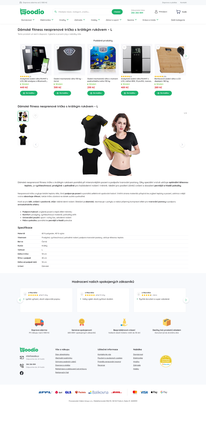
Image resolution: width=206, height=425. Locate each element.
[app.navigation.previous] (20, 56)
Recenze (101, 365)
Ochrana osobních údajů (65, 361)
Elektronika (45, 20)
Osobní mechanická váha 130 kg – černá (68, 80)
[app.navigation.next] (186, 56)
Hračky (62, 20)
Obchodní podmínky (63, 358)
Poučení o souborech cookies (110, 358)
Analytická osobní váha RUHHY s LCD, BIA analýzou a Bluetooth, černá (34, 80)
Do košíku (30, 93)
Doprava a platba (169, 2)
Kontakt (183, 2)
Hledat (117, 12)
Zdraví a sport (112, 20)
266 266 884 (137, 12)
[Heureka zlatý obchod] (166, 361)
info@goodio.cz (32, 356)
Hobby (94, 20)
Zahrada (78, 20)
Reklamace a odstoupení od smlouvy (71, 369)
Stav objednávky (62, 354)
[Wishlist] (23, 47)
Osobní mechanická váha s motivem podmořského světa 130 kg (102, 80)
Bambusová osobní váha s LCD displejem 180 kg (168, 80)
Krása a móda (149, 20)
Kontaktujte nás (104, 354)
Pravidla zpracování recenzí (109, 361)
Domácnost (26, 20)
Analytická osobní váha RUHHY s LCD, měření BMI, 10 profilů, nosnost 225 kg (136, 80)
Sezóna (130, 20)
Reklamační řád (62, 372)
